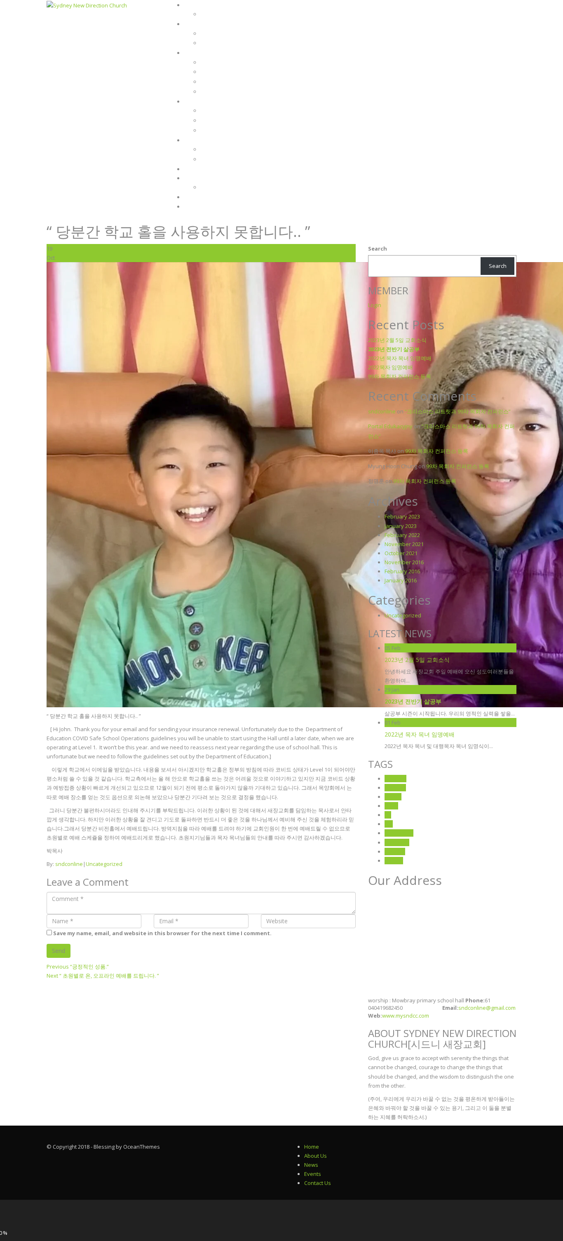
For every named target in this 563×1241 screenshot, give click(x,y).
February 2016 (402, 571)
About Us (315, 1155)
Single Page (214, 43)
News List (212, 149)
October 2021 (401, 553)
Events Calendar (219, 120)
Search (377, 248)
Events (194, 102)
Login (193, 207)
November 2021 (404, 544)
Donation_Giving (220, 14)
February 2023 (402, 516)
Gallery (196, 178)
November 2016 (404, 562)
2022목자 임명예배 (390, 367)
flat (389, 824)
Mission (196, 53)
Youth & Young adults (226, 82)
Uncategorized (104, 864)
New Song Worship (223, 62)
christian (395, 787)
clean (391, 805)
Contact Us (317, 1183)
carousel (395, 778)
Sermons (197, 24)
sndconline (69, 864)
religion (394, 860)
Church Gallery (218, 187)
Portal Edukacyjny (390, 426)
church (393, 796)
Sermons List (215, 33)
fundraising (399, 833)
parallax (395, 851)
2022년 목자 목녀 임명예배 (400, 358)
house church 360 (220, 92)
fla (388, 815)
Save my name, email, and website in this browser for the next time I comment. (162, 933)
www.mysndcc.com (405, 1015)
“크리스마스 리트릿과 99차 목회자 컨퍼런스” (458, 411)
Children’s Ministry (223, 72)
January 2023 (401, 526)
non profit (397, 842)
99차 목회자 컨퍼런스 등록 (399, 376)
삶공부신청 (197, 169)
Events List (213, 111)
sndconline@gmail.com (487, 1007)
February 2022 (402, 535)
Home (192, 5)
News (191, 140)
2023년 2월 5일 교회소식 (397, 340)
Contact (197, 197)
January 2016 (401, 580)
